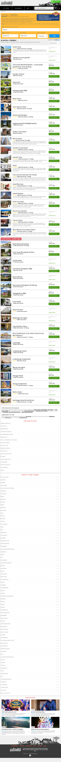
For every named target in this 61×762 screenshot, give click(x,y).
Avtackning (3, 493)
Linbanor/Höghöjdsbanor (7, 596)
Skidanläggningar (5, 648)
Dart (2, 529)
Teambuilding (4, 668)
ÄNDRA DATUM (52, 51)
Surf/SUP (3, 659)
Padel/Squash (4, 618)
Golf (2, 557)
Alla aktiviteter (6, 693)
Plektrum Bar (4, 462)
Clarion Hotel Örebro (29, 411)
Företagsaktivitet (5, 543)
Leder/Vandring (4, 587)
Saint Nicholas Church (6, 453)
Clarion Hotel (4, 451)
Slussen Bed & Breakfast (14, 412)
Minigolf (3, 601)
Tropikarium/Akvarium (6, 679)
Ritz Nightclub (4, 445)
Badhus (2, 496)
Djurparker (3, 532)
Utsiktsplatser (4, 687)
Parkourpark (4, 626)
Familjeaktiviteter (5, 540)
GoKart (2, 554)
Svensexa (3, 662)
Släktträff (3, 651)
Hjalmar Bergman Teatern (7, 434)
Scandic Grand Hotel (6, 459)
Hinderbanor (4, 560)
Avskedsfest (4, 491)
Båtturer (3, 502)
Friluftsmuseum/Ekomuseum (7, 549)
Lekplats (3, 593)
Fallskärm (3, 538)
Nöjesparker (4, 615)
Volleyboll (3, 690)
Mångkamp (3, 599)
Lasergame (3, 585)
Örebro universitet (5, 448)
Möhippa (3, 604)
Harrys (2, 470)
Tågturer (3, 665)
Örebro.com (3, 11)
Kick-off (3, 571)
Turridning (3, 682)
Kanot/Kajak (3, 568)
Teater (2, 671)
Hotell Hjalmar (44, 409)
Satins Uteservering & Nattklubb (9, 440)
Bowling (3, 516)
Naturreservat (4, 610)
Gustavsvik (28, 416)
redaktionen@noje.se (33, 753)
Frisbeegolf (3, 552)
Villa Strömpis (4, 467)
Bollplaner (3, 510)
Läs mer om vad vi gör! (41, 750)
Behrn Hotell (37, 409)
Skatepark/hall (4, 646)
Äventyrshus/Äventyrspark (7, 488)
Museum (3, 607)
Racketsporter (4, 629)
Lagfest (2, 582)
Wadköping (51, 416)
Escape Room (4, 535)
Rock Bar (3, 456)
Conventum (3, 426)
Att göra (6, 8)
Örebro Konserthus (6, 423)
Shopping (3, 635)
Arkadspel (3, 480)
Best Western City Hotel (41, 411)
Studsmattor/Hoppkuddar (7, 657)
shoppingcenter (23, 417)
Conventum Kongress (6, 431)
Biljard (2, 504)
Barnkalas (3, 499)
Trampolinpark (4, 673)
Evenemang (18, 8)
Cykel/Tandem (4, 524)
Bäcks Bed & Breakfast (27, 412)
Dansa (2, 527)
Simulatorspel (4, 643)
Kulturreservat (4, 579)
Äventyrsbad (4, 485)
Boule (2, 513)
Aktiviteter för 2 (5, 477)
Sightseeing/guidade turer (7, 640)
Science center (4, 632)
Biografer (3, 507)
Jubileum (3, 565)
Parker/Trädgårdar (5, 623)
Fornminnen (4, 546)
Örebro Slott (8, 417)
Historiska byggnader (6, 563)
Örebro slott (4, 437)
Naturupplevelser (5, 612)
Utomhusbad (4, 684)
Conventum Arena (5, 442)
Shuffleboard (4, 637)
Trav (2, 676)
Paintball (3, 621)
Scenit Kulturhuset (5, 464)
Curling (3, 521)
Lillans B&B (5, 412)
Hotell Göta (50, 409)
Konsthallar (4, 574)
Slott (2, 654)
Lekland (3, 590)
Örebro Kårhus (4, 428)
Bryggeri (3, 518)
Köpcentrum (4, 576)
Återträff (3, 482)
